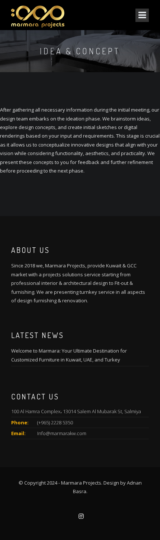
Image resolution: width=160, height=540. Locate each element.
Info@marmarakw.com (61, 433)
